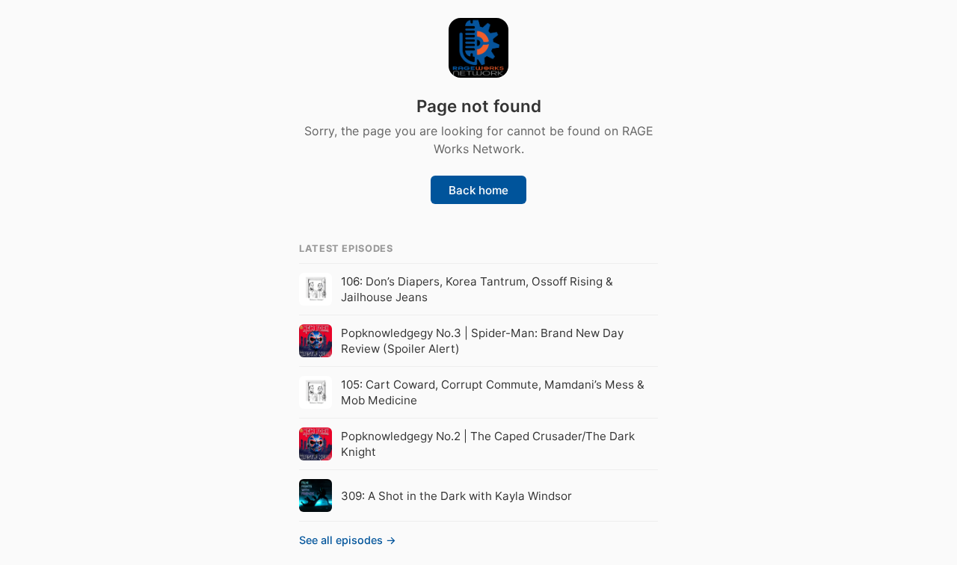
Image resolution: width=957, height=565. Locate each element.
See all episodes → (347, 540)
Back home (478, 190)
